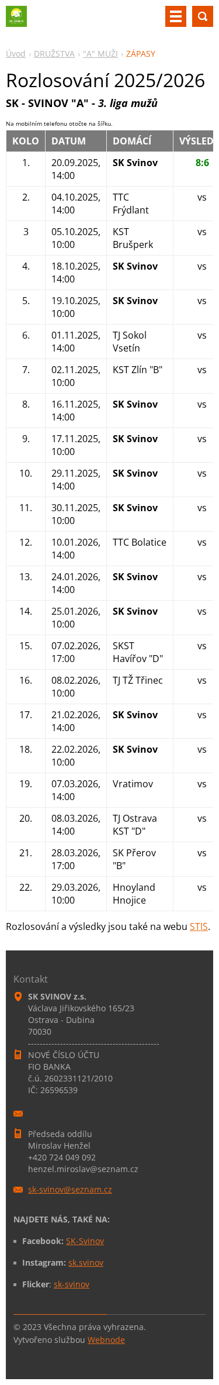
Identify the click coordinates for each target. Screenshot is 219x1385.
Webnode (106, 1339)
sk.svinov (85, 1262)
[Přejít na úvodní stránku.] (16, 21)
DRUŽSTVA (54, 53)
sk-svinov (71, 1284)
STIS (199, 926)
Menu (175, 16)
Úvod (16, 53)
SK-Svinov (85, 1240)
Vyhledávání (202, 16)
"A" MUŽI (100, 53)
